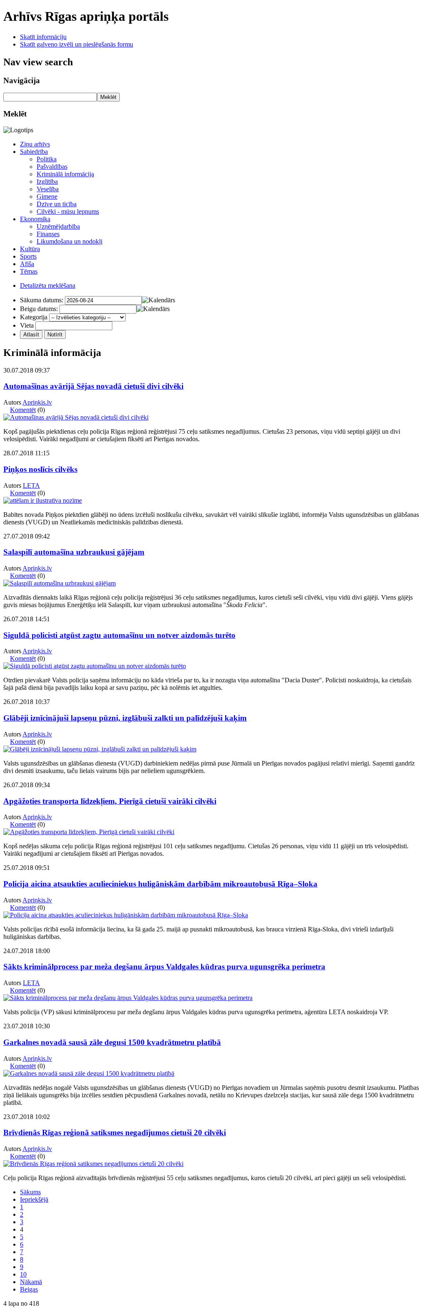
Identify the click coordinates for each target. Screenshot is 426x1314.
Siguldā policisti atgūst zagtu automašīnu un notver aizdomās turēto (119, 635)
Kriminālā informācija (65, 174)
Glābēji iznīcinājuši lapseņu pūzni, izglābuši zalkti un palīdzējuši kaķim (125, 718)
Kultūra (30, 248)
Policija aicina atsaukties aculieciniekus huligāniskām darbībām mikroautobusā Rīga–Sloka (160, 883)
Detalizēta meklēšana (47, 285)
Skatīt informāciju (43, 36)
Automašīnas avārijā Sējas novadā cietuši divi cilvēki (93, 386)
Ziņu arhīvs (35, 144)
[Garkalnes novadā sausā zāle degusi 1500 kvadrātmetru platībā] (88, 1073)
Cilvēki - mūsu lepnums (68, 211)
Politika (47, 159)
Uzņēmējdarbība (58, 226)
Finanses (48, 233)
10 (23, 1274)
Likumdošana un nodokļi (69, 241)
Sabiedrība (34, 151)
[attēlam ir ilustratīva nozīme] (42, 500)
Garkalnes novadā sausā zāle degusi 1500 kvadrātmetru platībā (112, 1042)
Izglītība (47, 181)
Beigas (29, 1289)
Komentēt (23, 409)
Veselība (48, 189)
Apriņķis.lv (37, 402)
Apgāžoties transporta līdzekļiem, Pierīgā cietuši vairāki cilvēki (109, 801)
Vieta (27, 325)
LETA (31, 485)
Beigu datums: (39, 308)
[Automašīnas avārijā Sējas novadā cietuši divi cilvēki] (76, 417)
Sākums (30, 1191)
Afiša (27, 263)
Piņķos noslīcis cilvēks (40, 469)
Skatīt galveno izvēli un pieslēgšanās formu (76, 44)
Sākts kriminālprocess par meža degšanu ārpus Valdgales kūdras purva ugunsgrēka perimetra (164, 966)
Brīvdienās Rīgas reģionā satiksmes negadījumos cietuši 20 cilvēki (114, 1132)
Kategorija (33, 317)
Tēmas (28, 271)
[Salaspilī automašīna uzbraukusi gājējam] (59, 583)
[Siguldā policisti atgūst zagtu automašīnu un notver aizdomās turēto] (94, 665)
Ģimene (47, 196)
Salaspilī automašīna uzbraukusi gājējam (73, 552)
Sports (28, 256)
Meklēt (108, 97)
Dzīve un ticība (57, 203)
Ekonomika (35, 218)
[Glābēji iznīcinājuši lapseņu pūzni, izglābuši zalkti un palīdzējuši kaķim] (99, 749)
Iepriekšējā (34, 1199)
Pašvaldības (52, 166)
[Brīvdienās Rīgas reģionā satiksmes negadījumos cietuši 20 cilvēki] (93, 1163)
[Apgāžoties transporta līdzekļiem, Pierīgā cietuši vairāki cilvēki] (88, 831)
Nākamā (31, 1281)
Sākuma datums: (41, 300)
